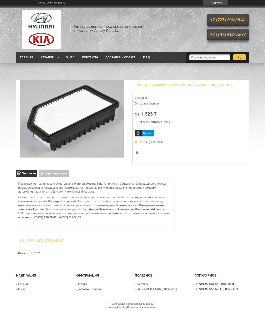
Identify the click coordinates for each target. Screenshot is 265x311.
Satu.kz (149, 303)
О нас (70, 57)
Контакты (90, 57)
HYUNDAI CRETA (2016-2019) (215, 283)
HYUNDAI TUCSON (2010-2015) (157, 288)
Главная (26, 57)
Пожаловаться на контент (141, 307)
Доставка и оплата (120, 57)
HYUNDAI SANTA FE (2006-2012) (217, 288)
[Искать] (239, 57)
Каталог (47, 57)
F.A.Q (146, 57)
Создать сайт (45, 2)
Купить (147, 133)
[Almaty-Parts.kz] (41, 28)
